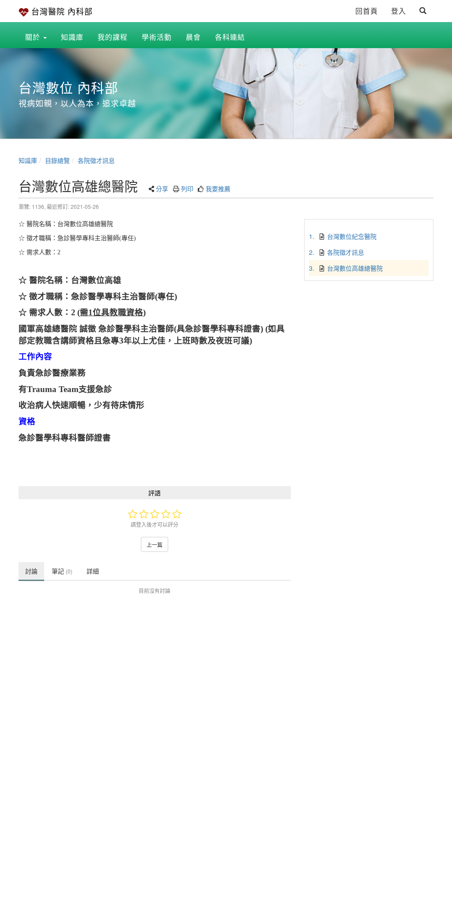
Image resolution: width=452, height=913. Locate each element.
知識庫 (28, 160)
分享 (162, 188)
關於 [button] (33, 37)
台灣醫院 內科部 (62, 11)
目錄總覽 (57, 160)
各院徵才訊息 (96, 160)
